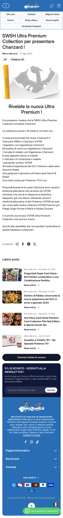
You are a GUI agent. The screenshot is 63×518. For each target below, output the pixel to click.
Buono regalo (52, 20)
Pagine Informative (17, 450)
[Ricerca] (52, 6)
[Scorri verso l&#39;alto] (31, 506)
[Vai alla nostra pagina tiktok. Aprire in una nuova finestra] (37, 442)
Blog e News (31, 20)
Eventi (10, 20)
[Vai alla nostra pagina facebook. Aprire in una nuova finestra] (25, 442)
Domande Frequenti (31, 26)
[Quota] (17, 244)
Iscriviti (51, 390)
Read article (30, 285)
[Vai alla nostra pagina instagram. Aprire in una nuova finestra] (31, 442)
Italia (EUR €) (29, 477)
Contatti (31, 14)
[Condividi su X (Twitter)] (34, 244)
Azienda (11, 467)
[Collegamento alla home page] (31, 407)
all (5, 59)
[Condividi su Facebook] (23, 244)
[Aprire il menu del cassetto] (5, 5)
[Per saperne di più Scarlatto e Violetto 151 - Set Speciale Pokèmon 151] (12, 341)
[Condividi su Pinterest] (28, 244)
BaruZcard (12, 458)
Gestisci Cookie (31, 435)
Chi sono (10, 14)
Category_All (17, 59)
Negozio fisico (52, 14)
